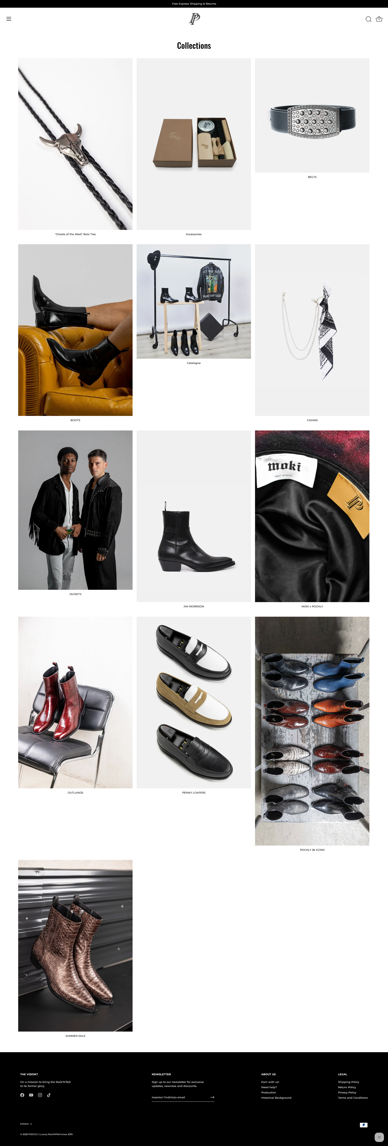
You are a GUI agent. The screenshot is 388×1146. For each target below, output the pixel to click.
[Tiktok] (49, 1094)
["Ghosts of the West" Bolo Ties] (75, 144)
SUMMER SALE (75, 1035)
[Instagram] (40, 1094)
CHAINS (312, 420)
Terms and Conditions (353, 1097)
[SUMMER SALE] (75, 946)
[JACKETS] (75, 510)
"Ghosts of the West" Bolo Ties (75, 234)
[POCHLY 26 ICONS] (312, 731)
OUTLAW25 (75, 792)
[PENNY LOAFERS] (194, 702)
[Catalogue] (194, 301)
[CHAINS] (312, 330)
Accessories (194, 234)
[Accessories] (194, 144)
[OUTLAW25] (75, 702)
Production (268, 1092)
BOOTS (75, 420)
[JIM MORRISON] (194, 516)
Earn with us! (270, 1082)
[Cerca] (368, 19)
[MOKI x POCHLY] (312, 516)
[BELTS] (312, 115)
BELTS (312, 177)
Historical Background (276, 1097)
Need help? (269, 1087)
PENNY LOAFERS (194, 792)
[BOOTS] (75, 330)
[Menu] (8, 18)
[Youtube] (31, 1094)
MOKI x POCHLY (312, 606)
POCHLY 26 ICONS (312, 849)
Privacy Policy (347, 1092)
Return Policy (347, 1087)
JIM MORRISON (193, 606)
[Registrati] (212, 1097)
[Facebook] (22, 1094)
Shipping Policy (348, 1082)
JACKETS (75, 594)
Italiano (24, 1124)
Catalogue (194, 363)
